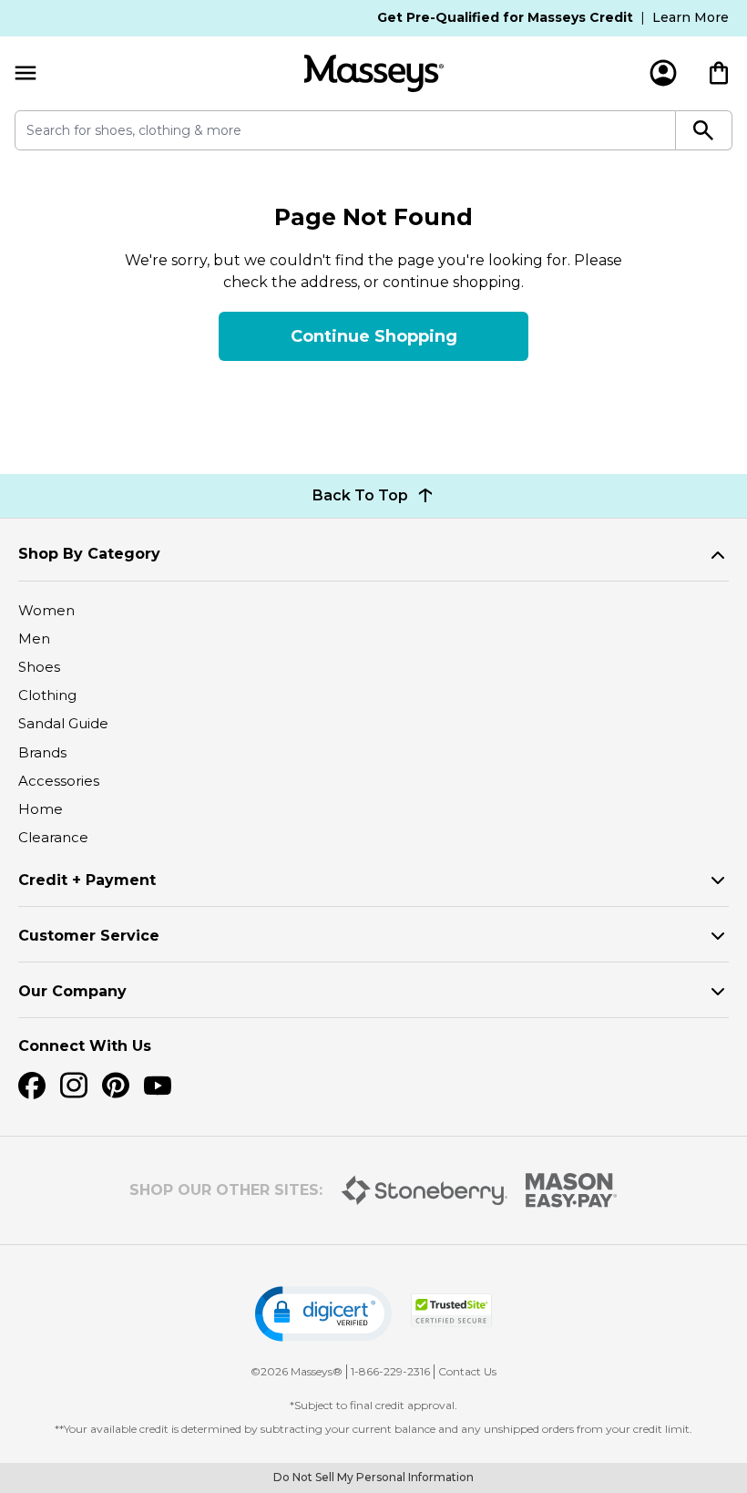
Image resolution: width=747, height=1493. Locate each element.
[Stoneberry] (424, 1190)
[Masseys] (373, 73)
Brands (42, 752)
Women (46, 610)
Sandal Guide (63, 723)
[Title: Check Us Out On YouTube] (157, 1085)
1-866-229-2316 (390, 1371)
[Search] (704, 130)
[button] (323, 1314)
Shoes (39, 666)
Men (34, 638)
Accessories (58, 780)
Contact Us (467, 1371)
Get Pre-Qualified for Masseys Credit (505, 17)
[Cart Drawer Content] (718, 73)
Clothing (47, 695)
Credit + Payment (87, 880)
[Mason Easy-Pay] (572, 1190)
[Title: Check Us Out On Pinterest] (115, 1085)
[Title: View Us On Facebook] (32, 1085)
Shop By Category (89, 553)
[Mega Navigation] (25, 73)
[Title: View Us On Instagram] (73, 1085)
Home (40, 809)
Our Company (72, 991)
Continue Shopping (374, 336)
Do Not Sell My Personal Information (373, 1477)
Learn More (690, 17)
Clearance (53, 837)
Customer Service (88, 935)
